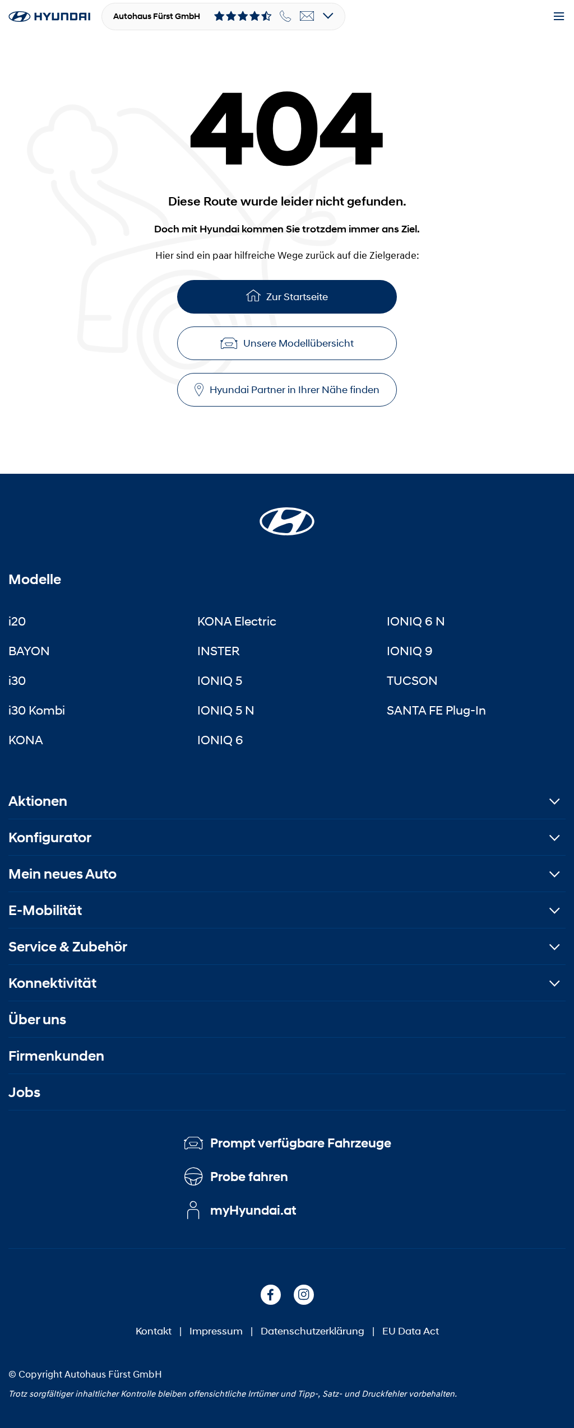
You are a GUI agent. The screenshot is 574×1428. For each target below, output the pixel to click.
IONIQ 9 (410, 650)
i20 (17, 621)
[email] (307, 16)
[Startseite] (287, 514)
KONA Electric (236, 621)
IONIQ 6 (220, 739)
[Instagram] (303, 1294)
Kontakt (154, 1331)
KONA (25, 739)
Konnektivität (52, 983)
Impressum (216, 1331)
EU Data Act (410, 1331)
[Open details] (328, 16)
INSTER (218, 650)
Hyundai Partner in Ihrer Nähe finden (294, 390)
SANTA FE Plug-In (436, 710)
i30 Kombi (36, 710)
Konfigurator (49, 837)
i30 (17, 680)
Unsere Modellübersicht (298, 343)
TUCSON (412, 680)
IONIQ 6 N (416, 621)
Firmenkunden (56, 1056)
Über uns (37, 1019)
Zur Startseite (297, 297)
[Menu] (559, 17)
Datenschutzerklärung (312, 1331)
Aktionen (37, 801)
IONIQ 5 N (225, 710)
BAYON (29, 650)
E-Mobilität (45, 910)
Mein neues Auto (62, 874)
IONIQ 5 (219, 680)
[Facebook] (270, 1294)
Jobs (24, 1092)
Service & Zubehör (67, 946)
